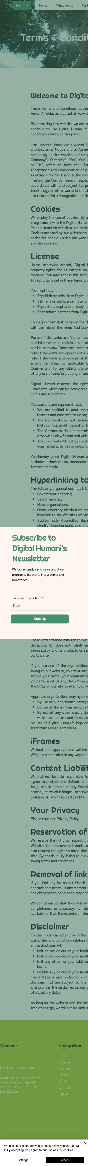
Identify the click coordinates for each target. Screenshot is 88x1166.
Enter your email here (26, 597)
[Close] (82, 1145)
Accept (65, 1160)
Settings (23, 1160)
